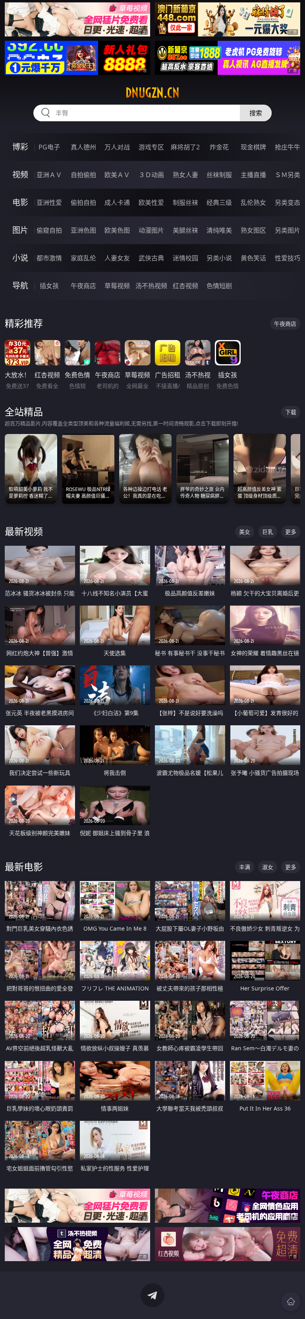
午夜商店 (83, 285)
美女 (244, 531)
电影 (20, 202)
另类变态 (287, 202)
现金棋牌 (253, 147)
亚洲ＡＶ (49, 174)
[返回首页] (290, 1301)
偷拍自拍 (83, 202)
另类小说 (219, 258)
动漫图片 (151, 230)
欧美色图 (117, 230)
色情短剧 (219, 285)
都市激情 (49, 258)
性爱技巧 (287, 258)
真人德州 (83, 147)
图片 (20, 230)
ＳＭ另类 (287, 174)
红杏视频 (185, 285)
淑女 (267, 867)
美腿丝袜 (185, 230)
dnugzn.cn (152, 93)
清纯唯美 (219, 230)
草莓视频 (117, 285)
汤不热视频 (151, 285)
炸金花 (219, 147)
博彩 (20, 146)
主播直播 (253, 174)
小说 (20, 257)
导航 (20, 285)
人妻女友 (117, 258)
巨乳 (267, 531)
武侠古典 (151, 258)
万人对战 (117, 147)
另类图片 (287, 230)
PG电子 (49, 147)
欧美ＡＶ (117, 174)
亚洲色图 (83, 230)
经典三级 (219, 202)
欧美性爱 (151, 202)
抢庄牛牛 (287, 147)
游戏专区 (151, 147)
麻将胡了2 (185, 147)
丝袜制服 (219, 174)
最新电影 (24, 866)
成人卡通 (117, 202)
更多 (290, 531)
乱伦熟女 (253, 202)
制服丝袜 (185, 202)
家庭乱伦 (83, 258)
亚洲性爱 (49, 202)
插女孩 (49, 285)
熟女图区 (253, 230)
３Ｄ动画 (151, 174)
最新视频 (24, 531)
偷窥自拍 (49, 230)
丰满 (244, 867)
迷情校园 (185, 258)
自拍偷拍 (83, 174)
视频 (20, 174)
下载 (290, 412)
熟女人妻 (185, 174)
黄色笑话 (253, 258)
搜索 (255, 113)
